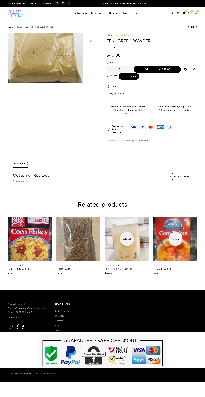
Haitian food (22, 27)
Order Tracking (78, 13)
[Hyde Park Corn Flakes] (30, 239)
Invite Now (140, 3)
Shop (135, 13)
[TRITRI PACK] (78, 239)
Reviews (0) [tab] (20, 163)
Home (10, 27)
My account (97, 13)
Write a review (181, 176)
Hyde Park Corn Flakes (20, 269)
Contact (114, 13)
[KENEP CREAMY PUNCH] (127, 239)
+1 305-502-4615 (16, 3)
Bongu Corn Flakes (163, 269)
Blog (125, 13)
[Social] (10, 326)
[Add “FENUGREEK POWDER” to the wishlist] (185, 69)
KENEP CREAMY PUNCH (118, 269)
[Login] (178, 13)
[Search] (172, 13)
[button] (184, 13)
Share (114, 86)
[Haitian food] (192, 27)
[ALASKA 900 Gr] (189, 27)
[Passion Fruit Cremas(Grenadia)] (196, 27)
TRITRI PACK (63, 269)
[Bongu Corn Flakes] (175, 239)
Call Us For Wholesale (40, 3)
